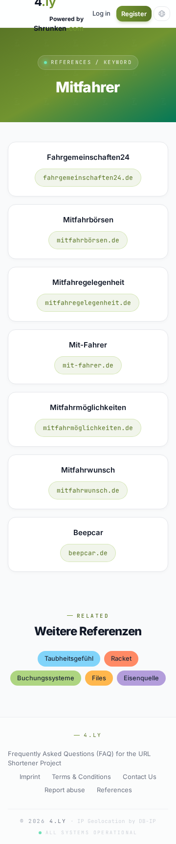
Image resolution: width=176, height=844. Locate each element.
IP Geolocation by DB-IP (116, 821)
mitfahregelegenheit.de (88, 303)
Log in (101, 13)
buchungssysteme (45, 678)
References (114, 790)
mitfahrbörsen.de (88, 240)
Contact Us (139, 776)
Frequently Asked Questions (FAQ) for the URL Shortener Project (79, 758)
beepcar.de (88, 553)
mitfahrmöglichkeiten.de (88, 428)
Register (134, 14)
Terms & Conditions (81, 776)
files (99, 678)
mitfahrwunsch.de (88, 490)
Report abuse (64, 790)
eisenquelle (141, 678)
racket (121, 658)
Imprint (30, 776)
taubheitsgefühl (68, 658)
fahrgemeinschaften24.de (88, 177)
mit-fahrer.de (88, 365)
